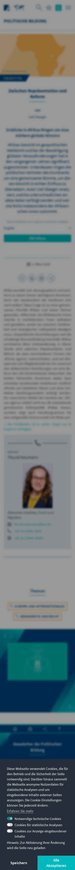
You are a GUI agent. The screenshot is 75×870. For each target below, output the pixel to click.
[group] (38, 666)
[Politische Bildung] (19, 7)
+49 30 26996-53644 (28, 538)
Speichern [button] (18, 862)
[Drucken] (32, 278)
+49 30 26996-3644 (28, 531)
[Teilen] (51, 278)
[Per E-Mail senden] (41, 278)
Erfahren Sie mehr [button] (20, 811)
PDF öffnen (37, 238)
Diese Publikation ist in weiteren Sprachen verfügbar (37, 221)
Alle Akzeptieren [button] (56, 863)
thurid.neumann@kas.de (32, 524)
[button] (5, 636)
